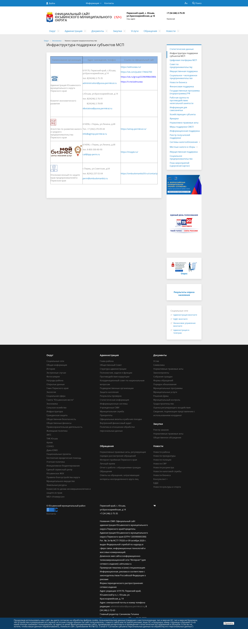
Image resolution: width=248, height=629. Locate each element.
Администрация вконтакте (185, 315)
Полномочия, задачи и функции (116, 372)
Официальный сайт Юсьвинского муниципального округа (88, 17)
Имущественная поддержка (184, 71)
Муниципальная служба (112, 411)
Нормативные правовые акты (168, 368)
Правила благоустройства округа (63, 477)
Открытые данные (56, 384)
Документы (97, 31)
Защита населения (109, 392)
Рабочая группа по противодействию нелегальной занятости (181, 100)
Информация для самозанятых (178, 109)
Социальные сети (55, 361)
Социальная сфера (56, 396)
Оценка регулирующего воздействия (172, 407)
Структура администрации (113, 368)
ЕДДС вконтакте (180, 319)
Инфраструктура (55, 411)
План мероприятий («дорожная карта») (180, 164)
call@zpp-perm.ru (91, 154)
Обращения (150, 31)
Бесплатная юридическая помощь (64, 458)
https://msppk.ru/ (129, 152)
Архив (50, 442)
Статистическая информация (114, 399)
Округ (52, 31)
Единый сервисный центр (59, 469)
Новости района (161, 452)
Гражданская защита (57, 415)
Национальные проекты (59, 454)
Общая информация (57, 365)
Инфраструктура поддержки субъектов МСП (184, 54)
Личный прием (107, 463)
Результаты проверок (111, 396)
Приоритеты (106, 415)
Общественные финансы (59, 423)
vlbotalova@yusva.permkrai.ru (97, 108)
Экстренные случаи (56, 372)
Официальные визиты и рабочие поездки (121, 419)
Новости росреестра (163, 467)
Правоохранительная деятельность (64, 427)
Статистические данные (182, 49)
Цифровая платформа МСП (183, 60)
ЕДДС (156, 483)
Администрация (73, 31)
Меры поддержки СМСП (182, 126)
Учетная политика (56, 461)
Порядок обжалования (164, 384)
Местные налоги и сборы (182, 147)
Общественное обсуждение (167, 437)
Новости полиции (162, 459)
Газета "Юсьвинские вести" (60, 399)
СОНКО (50, 446)
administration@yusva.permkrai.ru (100, 83)
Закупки (117, 31)
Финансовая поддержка (182, 86)
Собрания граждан (162, 376)
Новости (171, 31)
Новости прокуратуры (164, 455)
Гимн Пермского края (57, 388)
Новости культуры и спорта (167, 486)
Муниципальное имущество (61, 481)
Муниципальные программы (168, 388)
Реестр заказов (161, 429)
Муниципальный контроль (166, 399)
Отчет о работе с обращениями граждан (120, 467)
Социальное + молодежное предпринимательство (183, 77)
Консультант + (160, 479)
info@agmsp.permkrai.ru (95, 133)
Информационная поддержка (185, 130)
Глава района (107, 361)
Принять (228, 623)
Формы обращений (163, 380)
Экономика (52, 403)
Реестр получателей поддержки (180, 136)
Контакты (109, 3)
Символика (159, 365)
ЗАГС (49, 434)
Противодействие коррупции (114, 376)
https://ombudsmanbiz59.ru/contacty (139, 173)
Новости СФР (160, 463)
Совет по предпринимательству (181, 66)
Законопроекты (161, 372)
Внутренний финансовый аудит (115, 423)
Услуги (134, 31)
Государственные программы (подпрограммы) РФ (185, 92)
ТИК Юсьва (52, 438)
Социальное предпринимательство (181, 157)
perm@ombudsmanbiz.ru (95, 178)
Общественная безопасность (61, 419)
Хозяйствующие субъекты (183, 114)
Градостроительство (163, 403)
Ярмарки (174, 118)
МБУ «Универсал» (56, 496)
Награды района (55, 380)
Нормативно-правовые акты (184, 122)
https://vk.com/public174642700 (136, 71)
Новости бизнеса (178, 82)
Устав (156, 361)
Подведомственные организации (117, 388)
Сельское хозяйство (57, 407)
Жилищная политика (57, 430)
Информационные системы (114, 403)
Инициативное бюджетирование (63, 465)
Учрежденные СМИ (109, 407)
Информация (92, 3)
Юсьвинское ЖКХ (55, 473)
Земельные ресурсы (57, 485)
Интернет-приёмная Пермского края (118, 459)
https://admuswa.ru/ (131, 67)
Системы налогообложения (184, 142)
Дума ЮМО (52, 450)
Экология (51, 392)
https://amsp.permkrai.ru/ (133, 129)
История (51, 368)
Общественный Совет (111, 365)
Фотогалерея (53, 376)
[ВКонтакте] (155, 506)
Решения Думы (161, 396)
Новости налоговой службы (167, 471)
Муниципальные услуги (165, 392)
